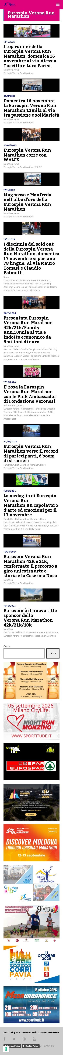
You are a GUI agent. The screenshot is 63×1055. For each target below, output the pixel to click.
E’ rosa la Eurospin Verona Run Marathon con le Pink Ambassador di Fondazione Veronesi (30, 394)
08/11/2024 (10, 313)
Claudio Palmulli (11, 280)
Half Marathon (10, 405)
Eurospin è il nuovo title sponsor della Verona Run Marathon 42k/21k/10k (30, 617)
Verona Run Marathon (45, 636)
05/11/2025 (9, 96)
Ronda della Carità (31, 290)
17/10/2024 (10, 382)
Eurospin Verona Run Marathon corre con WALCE (27, 155)
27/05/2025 (10, 145)
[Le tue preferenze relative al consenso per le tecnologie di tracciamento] (6, 1049)
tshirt (38, 529)
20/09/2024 (10, 441)
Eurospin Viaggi (21, 356)
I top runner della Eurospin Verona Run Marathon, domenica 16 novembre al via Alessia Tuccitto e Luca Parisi (30, 56)
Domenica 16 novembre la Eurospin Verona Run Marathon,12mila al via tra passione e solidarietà (31, 108)
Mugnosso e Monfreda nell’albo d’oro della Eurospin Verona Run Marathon (27, 202)
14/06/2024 (10, 551)
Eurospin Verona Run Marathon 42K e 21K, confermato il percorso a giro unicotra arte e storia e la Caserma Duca (30, 566)
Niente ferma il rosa (13, 415)
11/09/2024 (10, 491)
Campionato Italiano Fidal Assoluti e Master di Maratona (31, 632)
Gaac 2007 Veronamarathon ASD (24, 359)
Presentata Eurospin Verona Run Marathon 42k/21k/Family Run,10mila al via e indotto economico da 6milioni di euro (28, 330)
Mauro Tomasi (20, 287)
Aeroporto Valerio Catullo (16, 349)
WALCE (38, 167)
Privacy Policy (13, 1046)
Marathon (8, 70)
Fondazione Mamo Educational (19, 284)
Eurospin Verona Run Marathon (19, 73)
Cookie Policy (31, 1046)
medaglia (29, 529)
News (16, 70)
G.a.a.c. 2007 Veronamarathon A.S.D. (35, 412)
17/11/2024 (9, 190)
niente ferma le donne (34, 415)
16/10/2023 (10, 605)
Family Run (9, 465)
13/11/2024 (9, 239)
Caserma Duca (22, 352)
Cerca (7, 646)
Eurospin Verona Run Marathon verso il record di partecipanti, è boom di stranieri (31, 453)
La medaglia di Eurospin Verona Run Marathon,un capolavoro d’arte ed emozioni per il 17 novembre (31, 505)
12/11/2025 (9, 41)
